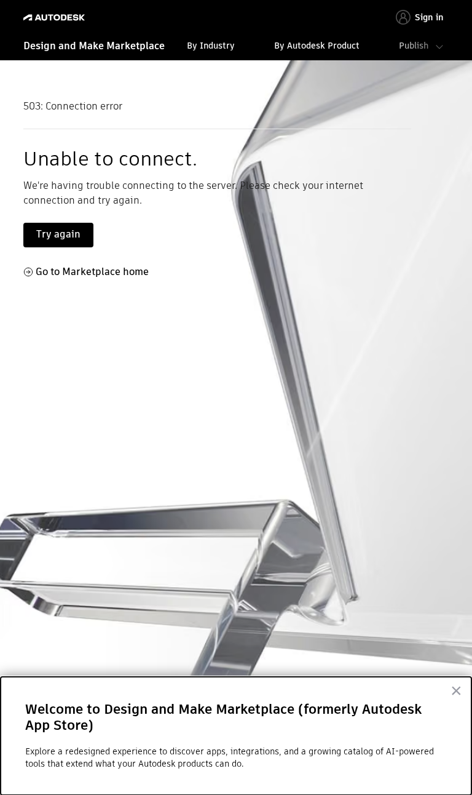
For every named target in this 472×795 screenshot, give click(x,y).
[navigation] (235, 47)
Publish (413, 45)
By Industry (211, 45)
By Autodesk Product (317, 45)
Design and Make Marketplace (94, 46)
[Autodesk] (55, 18)
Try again (58, 234)
